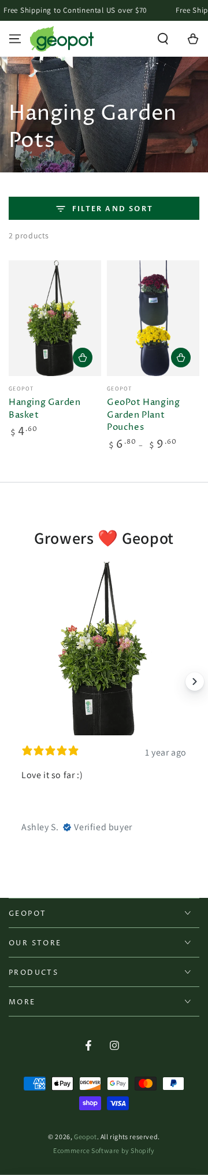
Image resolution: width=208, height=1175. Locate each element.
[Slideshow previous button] (13, 681)
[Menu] (15, 39)
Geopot (85, 1136)
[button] (163, 39)
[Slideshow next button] (194, 681)
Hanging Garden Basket (44, 408)
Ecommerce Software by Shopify (103, 1150)
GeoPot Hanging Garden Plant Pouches (143, 414)
